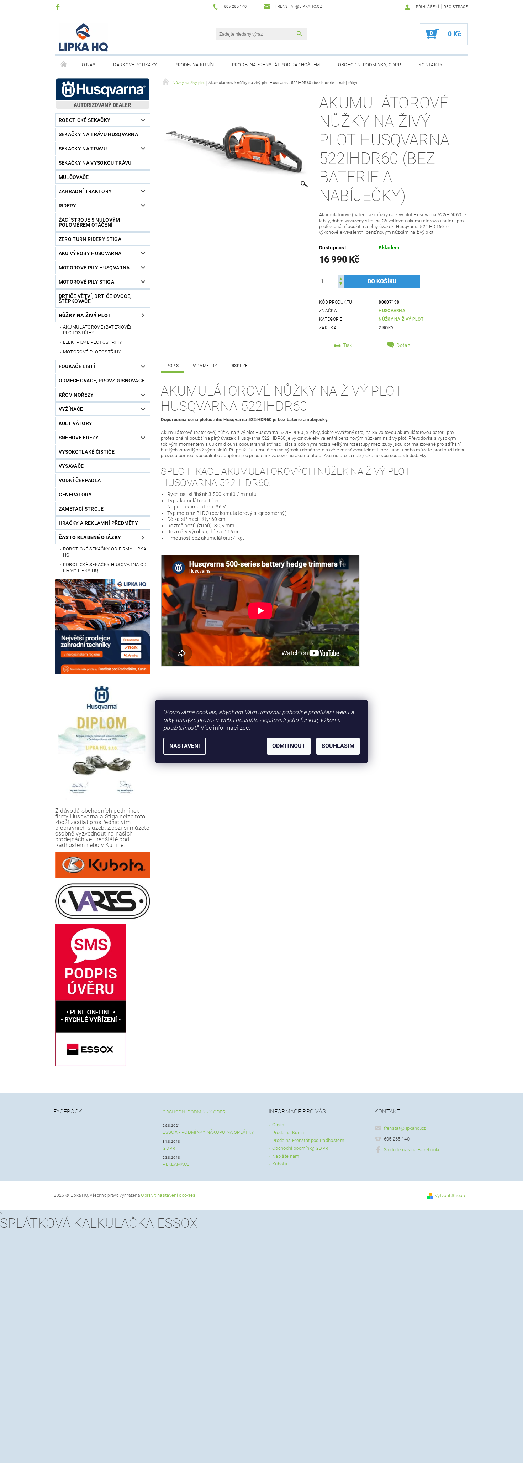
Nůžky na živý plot (85, 315)
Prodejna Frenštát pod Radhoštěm (276, 64)
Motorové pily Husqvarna (94, 267)
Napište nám (286, 1156)
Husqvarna (392, 310)
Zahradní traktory (85, 191)
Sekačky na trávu (83, 148)
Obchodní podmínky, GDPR (369, 64)
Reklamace (176, 1164)
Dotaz (403, 345)
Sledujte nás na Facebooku (412, 1149)
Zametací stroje (81, 509)
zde (244, 727)
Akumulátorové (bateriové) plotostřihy (97, 329)
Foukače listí (77, 366)
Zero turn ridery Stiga (90, 239)
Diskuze (239, 365)
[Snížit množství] (341, 284)
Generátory (75, 494)
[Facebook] (59, 7)
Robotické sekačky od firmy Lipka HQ (104, 551)
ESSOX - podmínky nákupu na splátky (208, 1132)
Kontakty (431, 64)
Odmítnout (288, 746)
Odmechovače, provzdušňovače (102, 380)
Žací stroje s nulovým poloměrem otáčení (89, 222)
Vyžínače (71, 409)
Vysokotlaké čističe (87, 452)
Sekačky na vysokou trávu (95, 163)
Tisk (347, 345)
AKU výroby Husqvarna (90, 253)
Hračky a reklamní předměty (98, 523)
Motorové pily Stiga (86, 282)
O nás (89, 64)
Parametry (204, 365)
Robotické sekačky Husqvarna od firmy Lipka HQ (105, 567)
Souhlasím (338, 746)
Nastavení (184, 746)
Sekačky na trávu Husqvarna (98, 134)
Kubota (279, 1164)
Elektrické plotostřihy (92, 342)
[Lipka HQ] (83, 37)
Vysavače (71, 466)
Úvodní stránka (64, 65)
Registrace (456, 7)
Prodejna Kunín (194, 64)
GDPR (169, 1148)
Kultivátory (76, 423)
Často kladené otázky (90, 537)
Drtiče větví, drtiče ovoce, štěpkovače (95, 298)
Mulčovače (74, 177)
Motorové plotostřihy (92, 352)
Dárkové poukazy (135, 64)
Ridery (67, 205)
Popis (173, 365)
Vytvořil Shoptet (451, 1195)
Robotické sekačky (84, 120)
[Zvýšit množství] (341, 278)
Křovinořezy (76, 395)
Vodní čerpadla (80, 480)
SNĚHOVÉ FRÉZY (79, 437)
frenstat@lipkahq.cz (405, 1128)
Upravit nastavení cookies (168, 1195)
